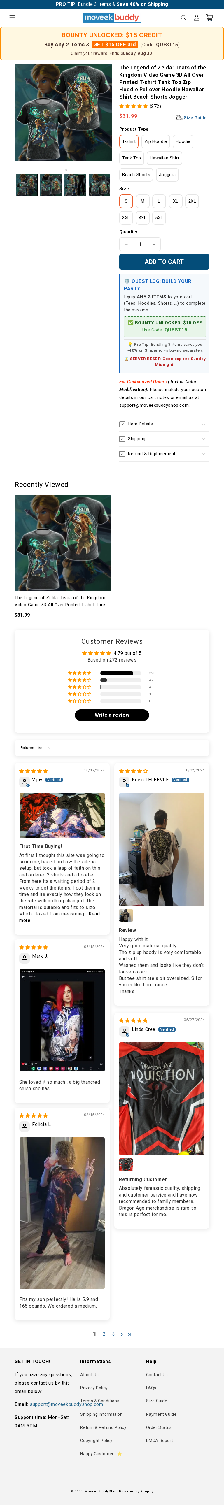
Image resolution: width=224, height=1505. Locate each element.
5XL (159, 217)
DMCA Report (159, 1440)
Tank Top (131, 158)
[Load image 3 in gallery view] (75, 185)
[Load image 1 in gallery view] (26, 185)
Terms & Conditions (99, 1401)
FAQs (151, 1387)
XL (175, 201)
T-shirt (129, 141)
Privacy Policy (94, 1387)
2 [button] (104, 1334)
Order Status (159, 1427)
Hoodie (183, 141)
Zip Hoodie (155, 141)
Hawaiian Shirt (164, 158)
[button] (12, 17)
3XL (126, 217)
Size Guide (194, 117)
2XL (192, 201)
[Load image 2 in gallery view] (51, 185)
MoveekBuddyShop (101, 1491)
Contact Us (157, 1374)
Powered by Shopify (136, 1491)
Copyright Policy (96, 1440)
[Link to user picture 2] (126, 915)
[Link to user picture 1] (62, 815)
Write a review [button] (112, 715)
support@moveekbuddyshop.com (66, 1404)
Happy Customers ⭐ (101, 1453)
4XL (143, 217)
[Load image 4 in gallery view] (99, 185)
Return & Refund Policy (103, 1427)
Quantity (128, 231)
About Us (89, 1374)
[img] (33, 771)
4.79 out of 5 (128, 653)
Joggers (167, 174)
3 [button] (113, 1334)
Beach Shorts (136, 174)
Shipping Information (101, 1414)
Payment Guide (161, 1414)
